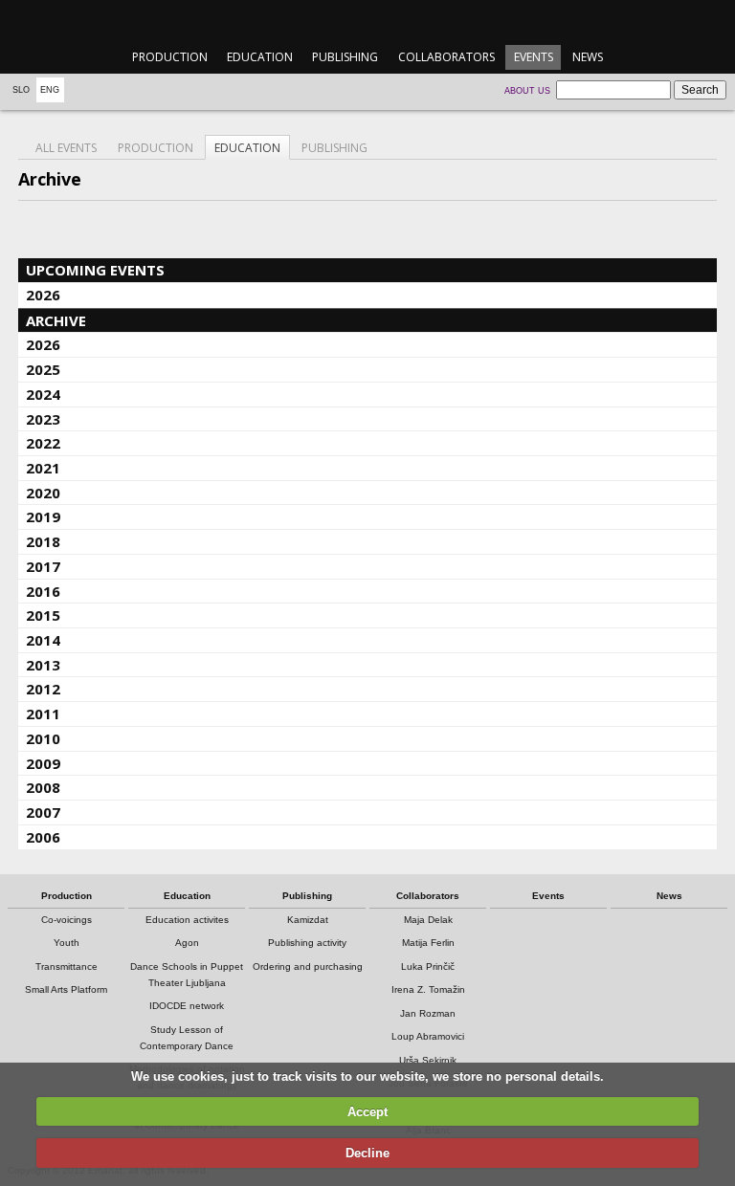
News (587, 57)
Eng (49, 90)
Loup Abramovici (427, 1036)
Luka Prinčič (428, 966)
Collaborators (446, 57)
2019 (43, 516)
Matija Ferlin (428, 942)
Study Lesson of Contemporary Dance (187, 1037)
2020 (43, 492)
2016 (43, 591)
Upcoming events (95, 269)
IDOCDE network (186, 1005)
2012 (43, 688)
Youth (66, 942)
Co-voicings (66, 919)
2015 (43, 615)
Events (533, 57)
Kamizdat (307, 919)
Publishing (345, 57)
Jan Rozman (428, 1013)
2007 (43, 812)
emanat (367, 20)
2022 (43, 442)
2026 (43, 294)
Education (260, 57)
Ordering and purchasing (308, 966)
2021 (43, 467)
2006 (43, 836)
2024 (43, 394)
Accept (367, 1112)
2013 (43, 664)
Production (170, 57)
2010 (43, 738)
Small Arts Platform (66, 989)
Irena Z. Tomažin (428, 989)
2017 (43, 566)
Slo (21, 90)
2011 (43, 713)
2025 (43, 369)
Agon (187, 942)
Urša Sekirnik (428, 1060)
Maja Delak (428, 919)
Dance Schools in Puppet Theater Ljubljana (186, 974)
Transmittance (66, 966)
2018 (43, 541)
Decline (367, 1153)
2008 (43, 787)
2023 (43, 418)
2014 (43, 639)
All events (66, 148)
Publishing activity (307, 942)
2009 (43, 763)
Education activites (187, 919)
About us (527, 91)
